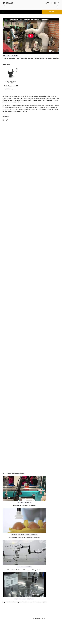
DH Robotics (12, 82)
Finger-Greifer (10, 81)
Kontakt (51, 12)
